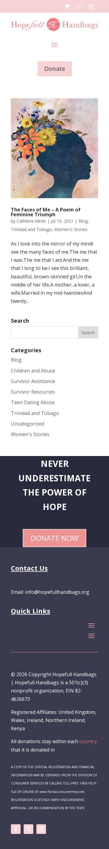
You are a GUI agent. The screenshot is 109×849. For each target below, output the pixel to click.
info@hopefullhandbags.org (57, 592)
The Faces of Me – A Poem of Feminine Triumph (46, 212)
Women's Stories (71, 229)
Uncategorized (27, 423)
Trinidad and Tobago (31, 229)
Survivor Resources (33, 391)
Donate (54, 69)
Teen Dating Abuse (33, 402)
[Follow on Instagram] (41, 829)
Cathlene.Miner (31, 221)
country (88, 741)
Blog (83, 221)
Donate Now (54, 538)
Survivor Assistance (33, 381)
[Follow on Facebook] (16, 829)
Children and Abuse (33, 370)
